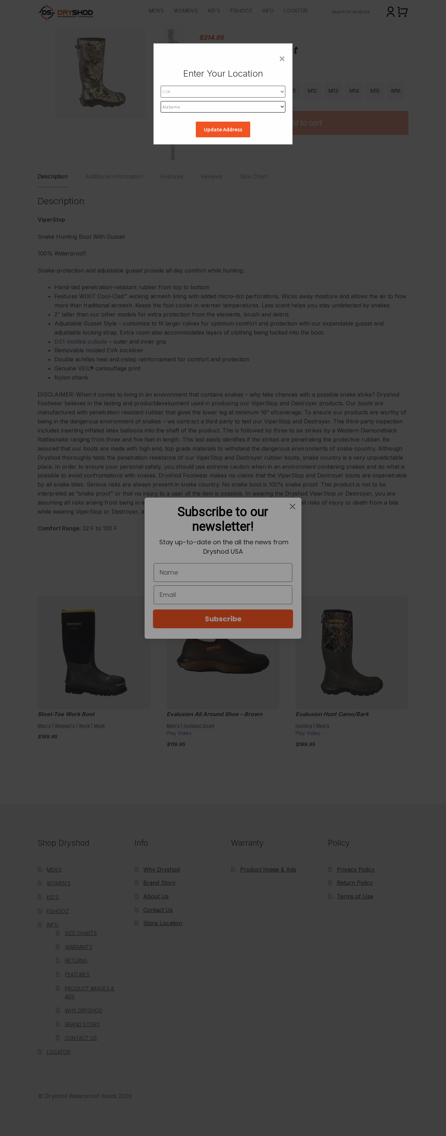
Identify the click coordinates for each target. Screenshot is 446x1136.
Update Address (223, 129)
